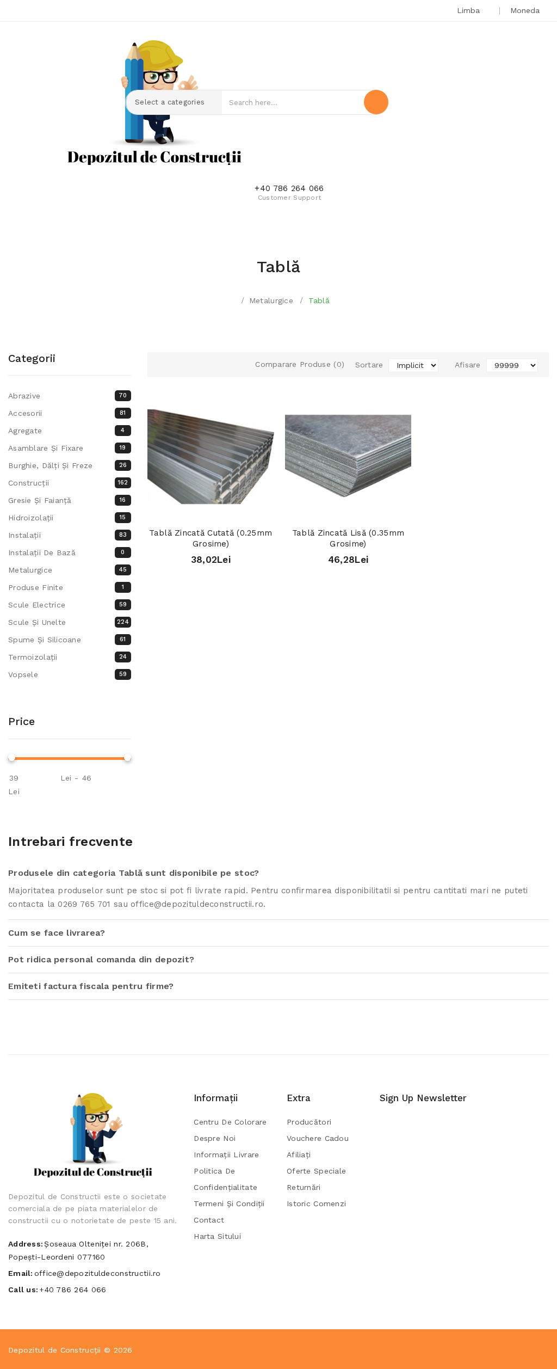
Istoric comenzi (316, 1203)
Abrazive (67, 395)
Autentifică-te (479, 104)
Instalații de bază (66, 552)
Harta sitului (217, 1236)
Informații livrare (226, 1154)
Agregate (66, 430)
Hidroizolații (67, 517)
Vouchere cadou (318, 1138)
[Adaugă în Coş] (190, 509)
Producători (309, 1122)
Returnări (304, 1187)
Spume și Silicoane (67, 639)
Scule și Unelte (68, 622)
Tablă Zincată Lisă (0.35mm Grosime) (348, 538)
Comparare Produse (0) (299, 364)
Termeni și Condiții (229, 1203)
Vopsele (67, 674)
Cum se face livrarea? (56, 933)
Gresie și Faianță (67, 500)
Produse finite (66, 587)
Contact (209, 1219)
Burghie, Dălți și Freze (67, 465)
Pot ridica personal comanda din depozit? (101, 959)
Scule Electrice (67, 604)
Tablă (319, 300)
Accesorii (67, 413)
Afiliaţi (299, 1154)
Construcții (68, 482)
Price (21, 721)
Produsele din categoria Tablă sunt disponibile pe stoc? (133, 873)
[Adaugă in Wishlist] (211, 509)
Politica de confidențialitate (225, 1179)
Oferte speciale (316, 1171)
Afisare (468, 364)
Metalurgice (271, 300)
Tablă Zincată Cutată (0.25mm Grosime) (210, 538)
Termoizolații (67, 657)
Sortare (369, 364)
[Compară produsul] (231, 509)
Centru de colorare (230, 1122)
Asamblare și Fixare (67, 448)
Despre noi (215, 1138)
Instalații (67, 535)
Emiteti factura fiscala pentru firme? (91, 986)
